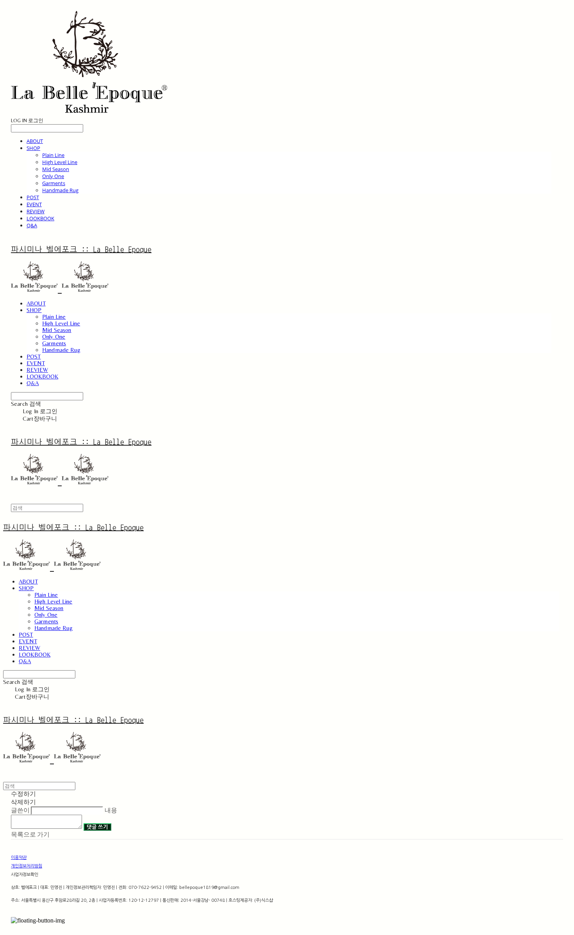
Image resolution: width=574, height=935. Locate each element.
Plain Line (53, 155)
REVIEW (36, 211)
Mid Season (55, 169)
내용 (111, 810)
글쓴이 (20, 810)
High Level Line (59, 162)
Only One (53, 176)
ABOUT (35, 141)
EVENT (34, 204)
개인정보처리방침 (26, 866)
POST (33, 197)
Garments (53, 183)
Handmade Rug (60, 190)
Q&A (32, 225)
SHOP (33, 148)
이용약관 (19, 857)
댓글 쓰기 (97, 827)
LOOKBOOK (40, 218)
